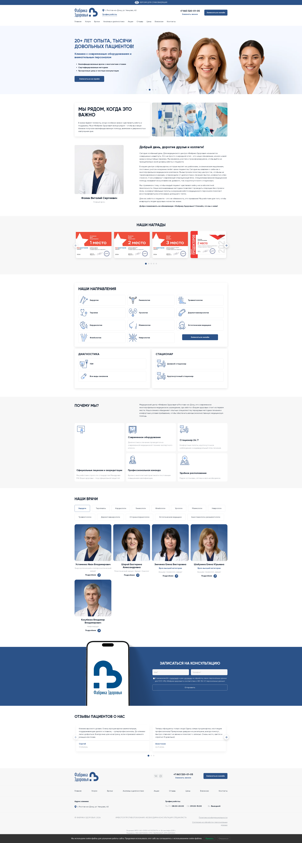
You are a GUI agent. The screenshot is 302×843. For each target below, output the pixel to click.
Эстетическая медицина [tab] (170, 517)
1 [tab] (146, 264)
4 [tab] (153, 263)
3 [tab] (151, 263)
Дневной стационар (176, 364)
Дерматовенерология (198, 313)
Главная (78, 21)
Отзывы (140, 21)
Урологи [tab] (178, 508)
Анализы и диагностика (113, 21)
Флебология (95, 338)
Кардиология (96, 325)
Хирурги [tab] (82, 508)
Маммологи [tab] (197, 508)
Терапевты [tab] (101, 508)
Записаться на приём (89, 74)
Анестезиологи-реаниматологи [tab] (205, 517)
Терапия (94, 313)
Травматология (195, 300)
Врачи (97, 21)
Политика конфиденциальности (213, 817)
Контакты (171, 21)
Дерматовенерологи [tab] (110, 517)
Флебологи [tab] (160, 508)
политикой (174, 678)
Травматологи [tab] (84, 517)
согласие (188, 678)
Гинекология (144, 300)
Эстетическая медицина (199, 325)
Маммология (144, 325)
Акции (130, 21)
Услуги (88, 21)
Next (226, 245)
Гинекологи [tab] (141, 508)
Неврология (144, 338)
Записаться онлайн (216, 12)
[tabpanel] (94, 247)
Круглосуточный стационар (180, 376)
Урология (143, 313)
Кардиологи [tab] (120, 508)
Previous (75, 245)
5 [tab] (156, 263)
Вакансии (159, 21)
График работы (109, 14)
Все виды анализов (99, 376)
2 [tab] (148, 263)
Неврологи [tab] (216, 508)
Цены (149, 21)
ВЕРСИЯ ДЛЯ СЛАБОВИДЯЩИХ (153, 2)
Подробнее (91, 575)
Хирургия (94, 300)
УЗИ (91, 364)
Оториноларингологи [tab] (139, 517)
